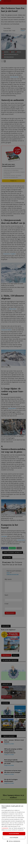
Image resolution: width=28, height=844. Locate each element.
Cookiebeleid (5, 828)
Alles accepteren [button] (14, 833)
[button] (13, 841)
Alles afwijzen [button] (14, 837)
